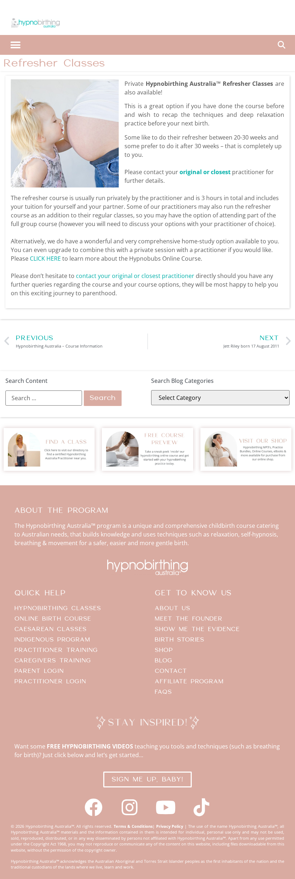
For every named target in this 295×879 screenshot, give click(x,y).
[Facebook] (94, 807)
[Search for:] (43, 398)
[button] (15, 45)
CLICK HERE (45, 258)
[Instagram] (130, 807)
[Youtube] (165, 807)
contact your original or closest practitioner (135, 276)
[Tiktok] (201, 807)
